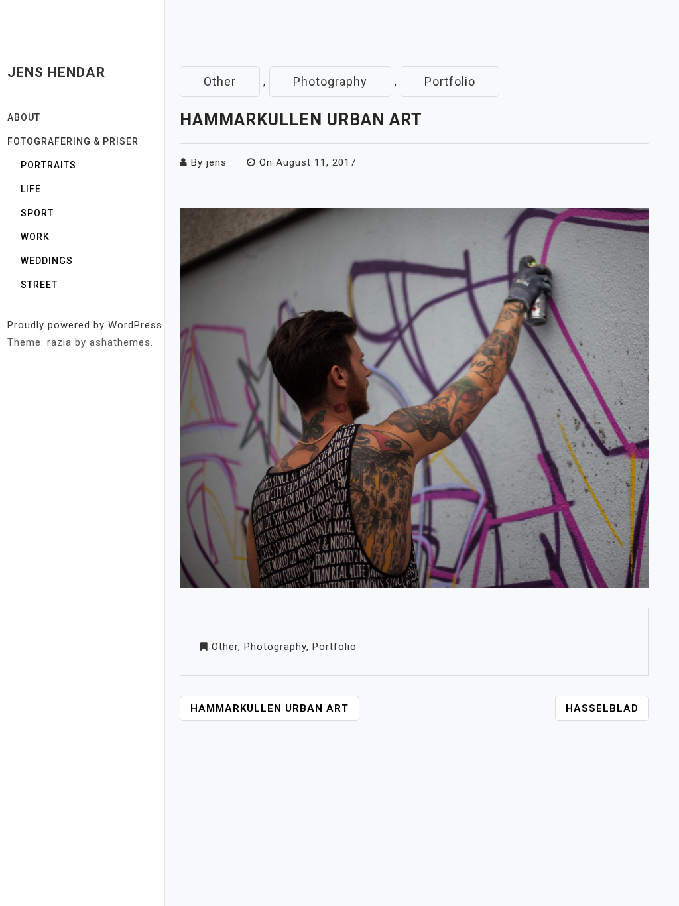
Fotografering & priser (73, 141)
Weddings (47, 260)
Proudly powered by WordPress (84, 325)
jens (216, 162)
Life (31, 189)
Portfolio (449, 81)
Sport (37, 213)
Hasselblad (602, 708)
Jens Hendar (56, 72)
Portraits (48, 165)
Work (35, 236)
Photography (330, 81)
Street (39, 284)
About (23, 117)
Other (220, 81)
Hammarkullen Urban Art (269, 708)
